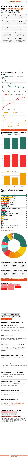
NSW (10, 8)
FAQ (12, 455)
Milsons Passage (21, 383)
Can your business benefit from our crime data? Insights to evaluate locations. (13, 279)
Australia (18, 8)
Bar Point (14, 405)
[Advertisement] (14, 58)
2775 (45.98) (11, 289)
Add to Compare (15, 314)
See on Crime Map (6, 319)
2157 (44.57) (11, 287)
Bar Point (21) (4, 412)
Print (5, 314)
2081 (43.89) (11, 284)
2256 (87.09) (4, 289)
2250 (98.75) (18, 287)
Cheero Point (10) (21, 412)
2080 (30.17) (4, 284)
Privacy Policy (17, 455)
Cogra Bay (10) (5, 414)
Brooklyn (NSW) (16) (12, 412)
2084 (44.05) (4, 287)
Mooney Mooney (5, 405)
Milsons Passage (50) (6, 416)
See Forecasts (14, 129)
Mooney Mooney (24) (16, 416)
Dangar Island (19, 393)
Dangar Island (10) (13, 414)
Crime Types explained (7, 230)
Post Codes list (17, 316)
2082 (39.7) (17, 284)
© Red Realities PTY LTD (4, 455)
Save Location (7, 316)
